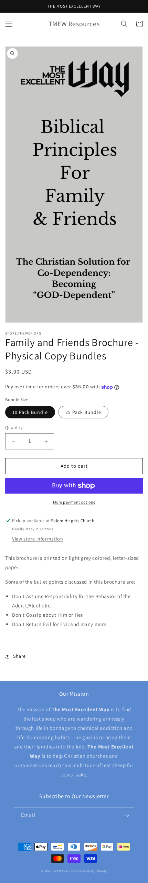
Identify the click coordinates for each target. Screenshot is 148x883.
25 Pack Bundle (83, 412)
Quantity (13, 427)
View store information (37, 539)
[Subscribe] (126, 815)
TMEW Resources (65, 871)
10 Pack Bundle (30, 412)
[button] (8, 23)
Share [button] (19, 656)
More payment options (74, 502)
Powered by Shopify (92, 871)
